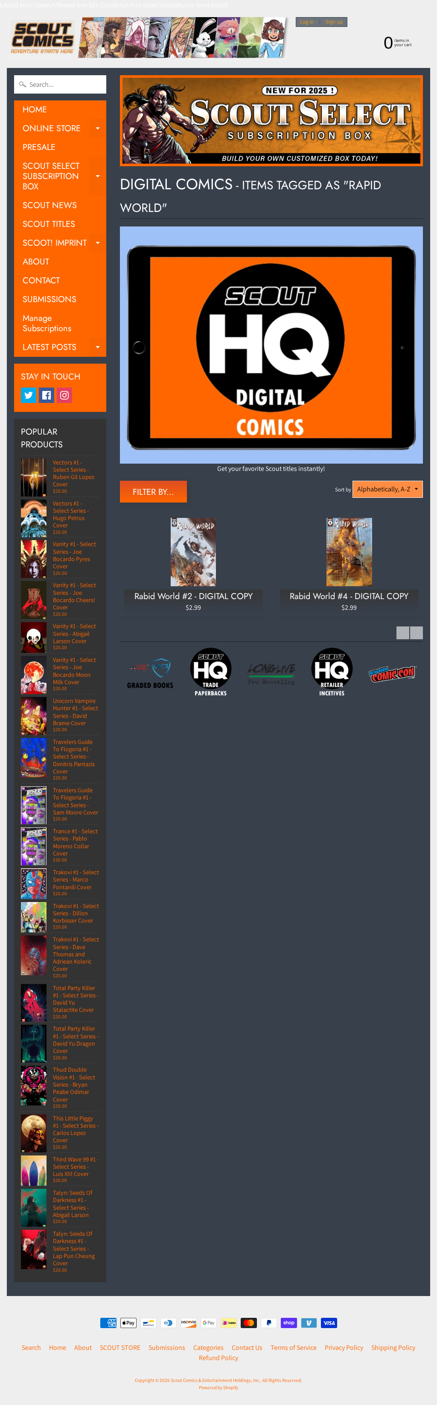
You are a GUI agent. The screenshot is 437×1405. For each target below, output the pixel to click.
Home (57, 1347)
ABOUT (36, 262)
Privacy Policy (344, 1347)
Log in (307, 22)
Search (31, 1347)
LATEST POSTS (64, 349)
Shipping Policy (393, 1347)
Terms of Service (294, 1347)
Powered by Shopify (218, 1387)
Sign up (334, 22)
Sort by (343, 489)
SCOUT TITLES (49, 224)
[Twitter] (28, 395)
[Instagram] (64, 395)
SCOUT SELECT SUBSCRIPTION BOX (64, 176)
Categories (208, 1347)
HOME (35, 109)
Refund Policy (218, 1357)
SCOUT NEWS (50, 205)
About (83, 1347)
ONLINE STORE (64, 130)
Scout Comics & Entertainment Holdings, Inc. (215, 1380)
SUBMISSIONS (49, 299)
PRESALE (39, 147)
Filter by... (153, 492)
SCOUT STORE (120, 1347)
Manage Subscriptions (47, 323)
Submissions (167, 1347)
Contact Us (247, 1347)
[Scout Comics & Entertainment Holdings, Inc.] (148, 39)
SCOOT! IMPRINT (64, 245)
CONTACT (41, 280)
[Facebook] (46, 395)
